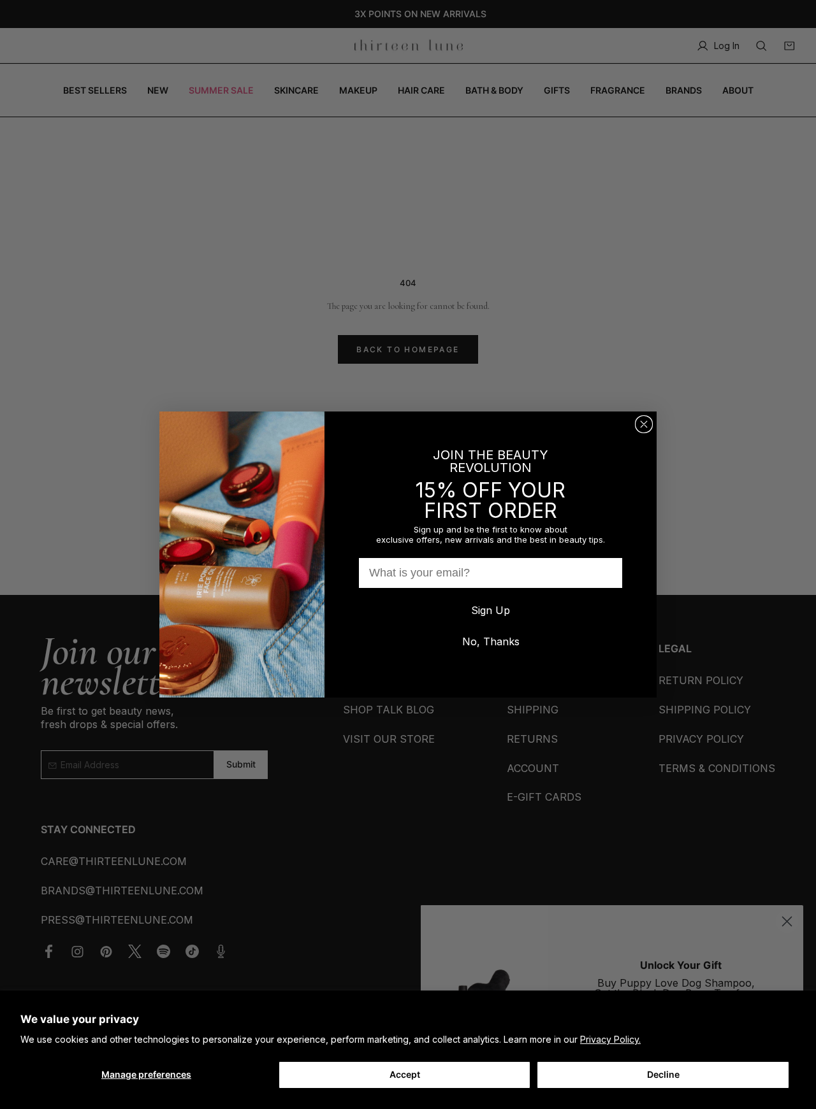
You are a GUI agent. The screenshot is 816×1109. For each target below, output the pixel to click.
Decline (663, 1074)
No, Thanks (491, 641)
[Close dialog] (644, 424)
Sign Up (490, 610)
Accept (405, 1074)
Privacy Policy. (610, 1039)
